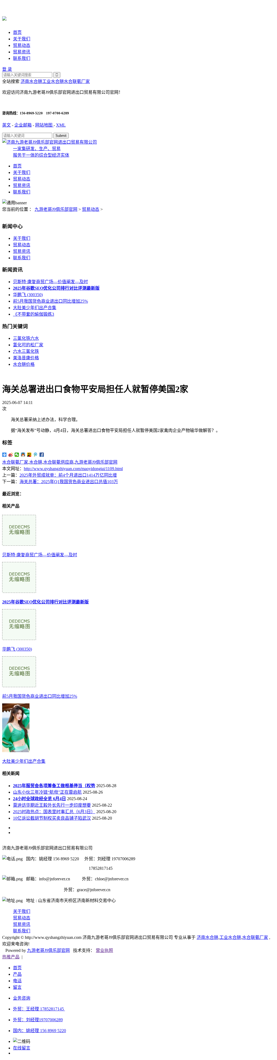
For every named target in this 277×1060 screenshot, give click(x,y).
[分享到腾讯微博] (35, 455)
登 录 (7, 69)
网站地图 (44, 125)
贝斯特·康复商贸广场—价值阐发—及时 (50, 281)
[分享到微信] (17, 455)
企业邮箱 (23, 125)
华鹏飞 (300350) (28, 294)
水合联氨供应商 (58, 462)
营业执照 (104, 950)
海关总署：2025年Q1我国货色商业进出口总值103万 (68, 481)
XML (61, 125)
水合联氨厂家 (77, 81)
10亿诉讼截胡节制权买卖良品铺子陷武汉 (52, 818)
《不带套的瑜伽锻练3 (33, 314)
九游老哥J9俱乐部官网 (56, 209)
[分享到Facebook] (41, 455)
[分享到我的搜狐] (29, 455)
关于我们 (21, 39)
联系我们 (21, 58)
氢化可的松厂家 (28, 344)
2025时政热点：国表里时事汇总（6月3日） (54, 811)
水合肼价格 (24, 364)
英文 (6, 125)
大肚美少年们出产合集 (34, 307)
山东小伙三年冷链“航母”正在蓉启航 (47, 792)
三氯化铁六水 (26, 338)
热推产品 (10, 957)
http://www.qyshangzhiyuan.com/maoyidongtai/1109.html (73, 468)
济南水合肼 (31, 81)
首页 (17, 32)
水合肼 (35, 462)
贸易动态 (21, 45)
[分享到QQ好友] (23, 455)
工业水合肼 (53, 81)
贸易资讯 (21, 52)
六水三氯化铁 (26, 351)
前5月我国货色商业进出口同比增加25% (50, 301)
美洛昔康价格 (26, 358)
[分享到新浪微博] (10, 455)
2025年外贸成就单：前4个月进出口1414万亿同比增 (68, 475)
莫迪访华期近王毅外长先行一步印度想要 (52, 805)
